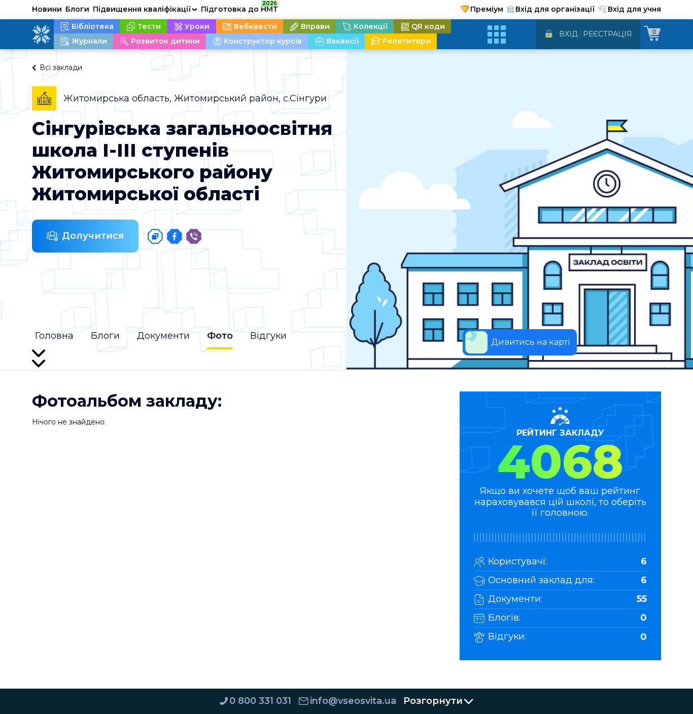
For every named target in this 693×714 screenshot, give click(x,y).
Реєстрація (607, 34)
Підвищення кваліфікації (145, 9)
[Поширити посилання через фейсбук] (174, 236)
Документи (163, 335)
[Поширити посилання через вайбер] (193, 236)
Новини (47, 9)
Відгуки (268, 335)
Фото (220, 335)
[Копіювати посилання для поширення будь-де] (155, 236)
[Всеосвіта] (41, 34)
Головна (54, 335)
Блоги (77, 9)
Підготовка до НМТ (239, 8)
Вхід (568, 34)
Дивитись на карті (530, 342)
